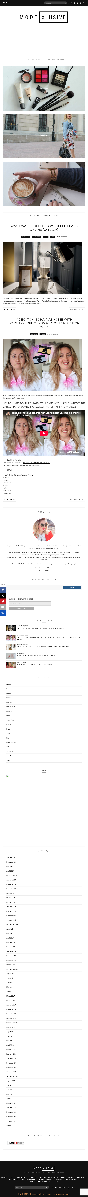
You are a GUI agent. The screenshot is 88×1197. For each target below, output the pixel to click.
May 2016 (9, 1041)
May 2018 (9, 933)
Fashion (9, 702)
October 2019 (11, 893)
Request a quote (45, 1179)
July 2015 (9, 1085)
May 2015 (9, 1094)
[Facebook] (3, 590)
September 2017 (12, 969)
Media (70, 1177)
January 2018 (11, 951)
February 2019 (11, 902)
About (3, 1177)
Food (46, 237)
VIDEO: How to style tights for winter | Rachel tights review (43, 646)
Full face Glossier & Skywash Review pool (35, 665)
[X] (3, 595)
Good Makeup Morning (49, 1177)
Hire (63, 1177)
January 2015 (11, 1108)
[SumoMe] (3, 613)
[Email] (3, 607)
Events (8, 693)
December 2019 (11, 884)
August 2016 (10, 1027)
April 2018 (10, 938)
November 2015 (12, 1067)
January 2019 (11, 907)
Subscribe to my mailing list (21, 599)
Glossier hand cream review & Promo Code (36, 655)
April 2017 (10, 991)
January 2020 (11, 880)
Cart (11, 1177)
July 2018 (9, 929)
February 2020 (11, 875)
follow (72, 587)
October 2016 (11, 1018)
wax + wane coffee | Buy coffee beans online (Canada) (44, 227)
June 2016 (10, 1036)
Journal (8, 733)
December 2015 (11, 1063)
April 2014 (10, 1125)
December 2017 (11, 956)
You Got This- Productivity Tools (44, 1181)
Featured (36, 237)
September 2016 (12, 1023)
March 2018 (10, 942)
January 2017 (11, 1005)
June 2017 (10, 982)
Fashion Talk (10, 707)
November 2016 (12, 1014)
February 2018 (11, 947)
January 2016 (11, 1058)
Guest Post (10, 720)
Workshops (71, 1179)
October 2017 (11, 965)
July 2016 (9, 1032)
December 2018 (11, 911)
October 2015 (11, 1072)
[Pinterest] (3, 601)
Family (8, 698)
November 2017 (12, 960)
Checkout (21, 1177)
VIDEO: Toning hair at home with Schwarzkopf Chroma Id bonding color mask (44, 323)
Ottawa (9, 747)
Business (25, 237)
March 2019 (10, 898)
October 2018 (11, 920)
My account (14, 1179)
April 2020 (10, 871)
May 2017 (9, 987)
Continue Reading (76, 309)
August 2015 (10, 1081)
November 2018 (12, 916)
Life (52, 237)
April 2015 (10, 1099)
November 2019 (12, 889)
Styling (59, 1179)
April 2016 (10, 1045)
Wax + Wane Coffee (44, 301)
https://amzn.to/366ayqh (25, 475)
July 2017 (9, 978)
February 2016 (11, 1054)
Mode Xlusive (10, 742)
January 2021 (11, 857)
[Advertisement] (44, 40)
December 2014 (11, 1112)
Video (42, 334)
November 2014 (12, 1116)
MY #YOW (80, 1177)
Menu (6, 3)
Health (8, 724)
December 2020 (11, 862)
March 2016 (10, 1049)
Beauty (34, 334)
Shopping (9, 751)
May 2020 (9, 866)
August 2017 (10, 974)
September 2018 (12, 924)
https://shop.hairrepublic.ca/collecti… (36, 462)
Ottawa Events (28, 1179)
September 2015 (12, 1076)
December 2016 (11, 1009)
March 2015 (10, 1103)
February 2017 (11, 1000)
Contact (32, 1177)
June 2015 (10, 1090)
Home (8, 729)
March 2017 (10, 996)
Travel (8, 756)
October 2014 (11, 1121)
